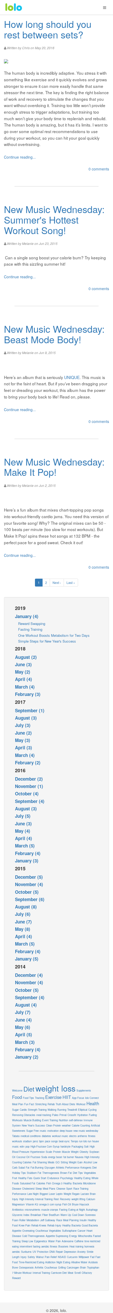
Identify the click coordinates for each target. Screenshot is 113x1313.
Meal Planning (71, 1220)
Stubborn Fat (34, 1173)
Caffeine (78, 1241)
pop (27, 1146)
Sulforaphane (69, 1231)
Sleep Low (27, 1241)
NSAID (62, 1257)
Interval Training (41, 1273)
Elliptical (82, 1110)
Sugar (15, 1110)
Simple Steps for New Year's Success (47, 641)
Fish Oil (66, 1204)
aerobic (16, 1252)
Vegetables (90, 1173)
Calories (40, 1183)
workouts (17, 1141)
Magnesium (18, 1204)
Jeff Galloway (47, 1220)
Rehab (51, 1104)
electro (72, 1136)
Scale (49, 1152)
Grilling (62, 1267)
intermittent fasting (30, 1246)
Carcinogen (73, 1267)
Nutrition (63, 1120)
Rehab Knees (38, 1225)
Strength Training (37, 1110)
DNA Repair (56, 1252)
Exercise (53, 1097)
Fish (48, 1183)
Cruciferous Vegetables (48, 1231)
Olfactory (87, 1273)
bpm (41, 1141)
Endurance (53, 1178)
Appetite (16, 1231)
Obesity (84, 1152)
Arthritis (39, 1267)
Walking (52, 1110)
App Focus (78, 1098)
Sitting (64, 1162)
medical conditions (30, 1136)
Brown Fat (66, 1173)
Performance (19, 1194)
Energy (73, 1236)
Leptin (59, 1194)
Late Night (33, 1194)
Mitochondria (85, 1236)
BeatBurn (54, 1215)
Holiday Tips (19, 1173)
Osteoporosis (26, 1267)
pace (47, 1141)
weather (66, 1125)
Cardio (23, 1110)
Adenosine (67, 1241)
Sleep (38, 1188)
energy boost (55, 1157)
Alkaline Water (79, 1262)
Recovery (65, 1199)
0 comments (99, 168)
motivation (53, 1131)
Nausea (79, 1157)
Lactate (85, 1194)
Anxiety (81, 1252)
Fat (27, 1167)
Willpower (84, 1257)
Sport (69, 1188)
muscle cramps (49, 1209)
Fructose (35, 1157)
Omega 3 (57, 1183)
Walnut (40, 1257)
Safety (31, 1257)
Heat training (76, 1246)
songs (54, 1141)
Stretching (41, 1104)
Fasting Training (30, 629)
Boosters (63, 1246)
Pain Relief (51, 1257)
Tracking (39, 1098)
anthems (82, 1136)
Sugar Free (32, 1131)
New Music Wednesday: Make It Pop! (54, 467)
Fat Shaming (40, 1162)
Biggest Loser (47, 1194)
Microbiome (89, 1183)
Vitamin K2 (32, 1204)
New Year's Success (33, 1125)
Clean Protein (53, 1125)
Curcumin (72, 1257)
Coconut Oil (22, 1157)
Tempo (74, 1141)
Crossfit (72, 1115)
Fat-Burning (36, 1167)
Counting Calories (22, 1162)
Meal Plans (49, 1188)
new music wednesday (85, 1131)
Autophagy (92, 1209)
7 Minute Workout (22, 1273)
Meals (51, 1162)
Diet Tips (78, 1173)
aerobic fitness (49, 1246)
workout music (60, 1136)
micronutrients (32, 1209)
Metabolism (33, 1220)
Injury (23, 1257)
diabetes (46, 1136)
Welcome (17, 1090)
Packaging (77, 1146)
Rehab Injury (54, 1225)
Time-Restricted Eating (31, 1262)
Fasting (63, 1209)
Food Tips (28, 1098)
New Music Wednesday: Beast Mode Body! (54, 334)
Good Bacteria (90, 1225)
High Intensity (92, 1157)
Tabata (15, 1136)
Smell (77, 1273)
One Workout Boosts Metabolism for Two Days (54, 635)
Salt (86, 1146)
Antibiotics (18, 1209)
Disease (16, 1188)
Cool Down (78, 1215)
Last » (70, 582)
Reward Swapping (31, 623)
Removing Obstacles (23, 1115)
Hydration (82, 1115)
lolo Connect (92, 1098)
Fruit (14, 1178)
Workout (80, 1104)
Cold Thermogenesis (33, 1236)
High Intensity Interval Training (36, 1199)
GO (57, 1162)
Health (92, 1103)
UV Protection (40, 1252)
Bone (15, 1267)
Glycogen (49, 1167)
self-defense (76, 1120)
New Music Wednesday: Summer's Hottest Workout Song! (54, 219)
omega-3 (44, 1204)
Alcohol (88, 1162)
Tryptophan (93, 1267)
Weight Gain (76, 1162)
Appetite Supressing (57, 1236)
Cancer (81, 1231)
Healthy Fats (25, 1178)
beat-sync (64, 1141)
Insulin (83, 1220)
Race (59, 1220)
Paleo (55, 1115)
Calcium (90, 1199)
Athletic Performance (67, 1167)
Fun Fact (29, 1104)
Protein (57, 1152)
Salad (21, 1167)
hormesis (89, 1246)
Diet (28, 1088)
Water (51, 1241)
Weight (75, 1152)
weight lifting (78, 1199)
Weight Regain (72, 1194)
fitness (91, 1136)
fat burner (68, 1157)
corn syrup (55, 1204)
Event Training (50, 1120)
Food (17, 1097)
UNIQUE (72, 377)
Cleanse (60, 1188)
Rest (56, 1199)
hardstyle (65, 1146)
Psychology (66, 1178)
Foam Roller (18, 1220)
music (43, 1131)
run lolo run (85, 1141)
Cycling (92, 1110)
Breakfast (35, 1215)
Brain (83, 1267)
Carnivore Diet (59, 1273)
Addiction (50, 1262)
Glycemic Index (20, 1215)
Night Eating (63, 1262)
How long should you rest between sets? (47, 29)
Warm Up (65, 1215)
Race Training (80, 1188)
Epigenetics (40, 1241)
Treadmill (72, 1110)
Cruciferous (50, 1267)
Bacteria (77, 1183)
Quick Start (39, 1178)
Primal (62, 1115)
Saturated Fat (27, 1183)
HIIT (67, 1097)
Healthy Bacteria (71, 1225)
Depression (70, 1252)
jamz (35, 1141)
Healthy (67, 1183)
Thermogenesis (50, 1173)
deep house (66, 1131)
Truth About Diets (65, 1104)
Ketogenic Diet (88, 1167)
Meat (70, 1273)
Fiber (45, 1215)
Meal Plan (17, 1104)
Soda (44, 1157)
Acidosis (93, 1262)
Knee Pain (24, 1225)
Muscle (66, 1152)
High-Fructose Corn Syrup (44, 1146)
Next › (57, 582)
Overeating (28, 1231)
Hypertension (37, 1152)
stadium (27, 1141)
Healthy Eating (82, 1178)
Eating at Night (76, 1209)
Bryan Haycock (80, 1204)
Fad (92, 1257)
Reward (16, 1278)
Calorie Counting (81, 1125)
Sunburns (26, 1252)
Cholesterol (28, 1188)
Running (61, 1110)
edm (22, 1146)
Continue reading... (20, 157)
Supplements (83, 1090)
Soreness (90, 1215)
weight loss (55, 1088)
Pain (58, 1241)
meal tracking (43, 1115)
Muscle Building (32, 1120)
